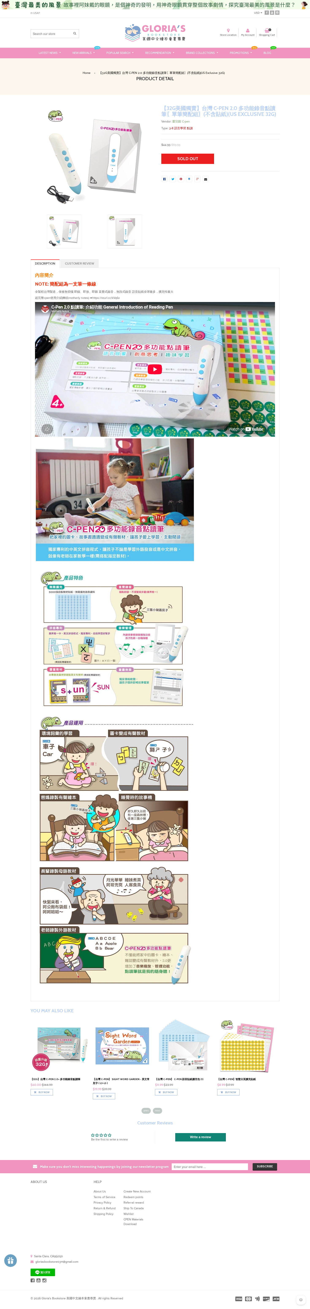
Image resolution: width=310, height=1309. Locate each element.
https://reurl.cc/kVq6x (106, 298)
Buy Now (44, 1091)
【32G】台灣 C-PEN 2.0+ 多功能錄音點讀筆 (118, 1079)
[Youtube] (272, 12)
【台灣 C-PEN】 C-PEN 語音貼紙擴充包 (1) (241, 1079)
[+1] (197, 179)
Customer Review (79, 263)
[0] (164, 179)
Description (45, 263)
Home (86, 73)
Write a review (200, 1137)
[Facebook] (267, 12)
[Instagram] (277, 12)
